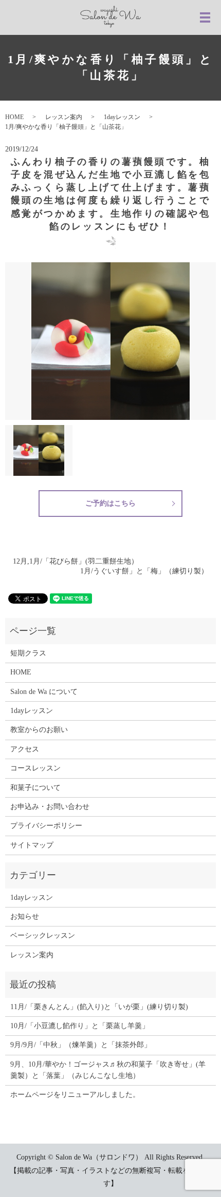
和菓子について (35, 787)
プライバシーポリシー (46, 825)
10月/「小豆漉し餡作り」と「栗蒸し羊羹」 (79, 1026)
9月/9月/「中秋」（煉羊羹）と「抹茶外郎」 (80, 1045)
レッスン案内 (63, 117)
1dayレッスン (122, 117)
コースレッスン (35, 768)
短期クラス (28, 653)
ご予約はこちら (110, 503)
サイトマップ (31, 845)
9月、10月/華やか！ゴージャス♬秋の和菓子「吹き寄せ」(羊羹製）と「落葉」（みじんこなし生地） (108, 1069)
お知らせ (24, 916)
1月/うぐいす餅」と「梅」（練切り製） (144, 571)
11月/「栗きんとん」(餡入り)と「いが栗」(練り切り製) (99, 1007)
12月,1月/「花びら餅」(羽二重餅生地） (75, 561)
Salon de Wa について (44, 692)
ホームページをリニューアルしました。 (75, 1094)
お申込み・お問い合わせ (49, 806)
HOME (14, 117)
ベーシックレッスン (42, 935)
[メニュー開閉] (205, 17)
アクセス (24, 749)
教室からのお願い (39, 729)
